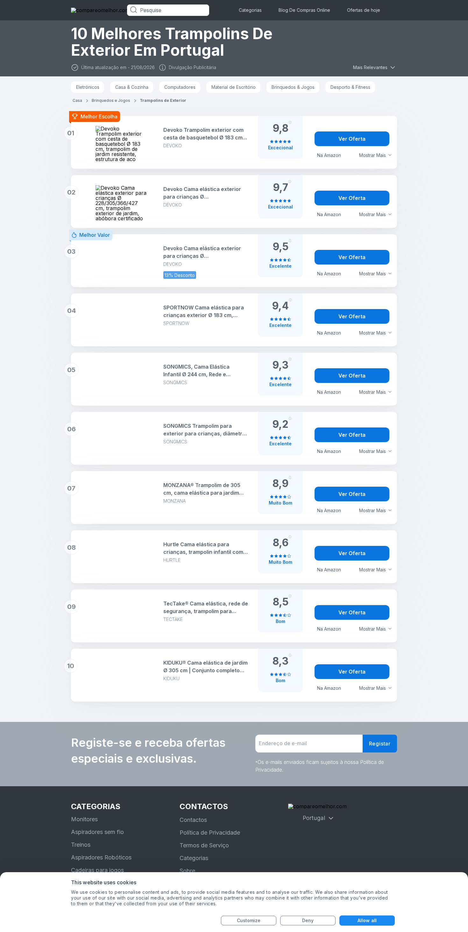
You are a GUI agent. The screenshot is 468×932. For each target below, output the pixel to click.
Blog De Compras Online (304, 10)
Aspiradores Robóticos (101, 857)
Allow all (367, 920)
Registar (380, 743)
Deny (308, 920)
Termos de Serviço (204, 845)
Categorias (250, 10)
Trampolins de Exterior (163, 100)
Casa (77, 100)
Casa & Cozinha (131, 87)
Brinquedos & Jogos (293, 87)
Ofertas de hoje (363, 10)
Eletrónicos (87, 87)
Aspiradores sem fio (97, 832)
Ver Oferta (351, 139)
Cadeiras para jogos (97, 870)
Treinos (80, 844)
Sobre (187, 870)
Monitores (84, 819)
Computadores (179, 87)
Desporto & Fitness (350, 87)
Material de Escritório (233, 87)
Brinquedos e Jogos (111, 100)
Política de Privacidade (210, 832)
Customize (249, 920)
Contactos (193, 819)
